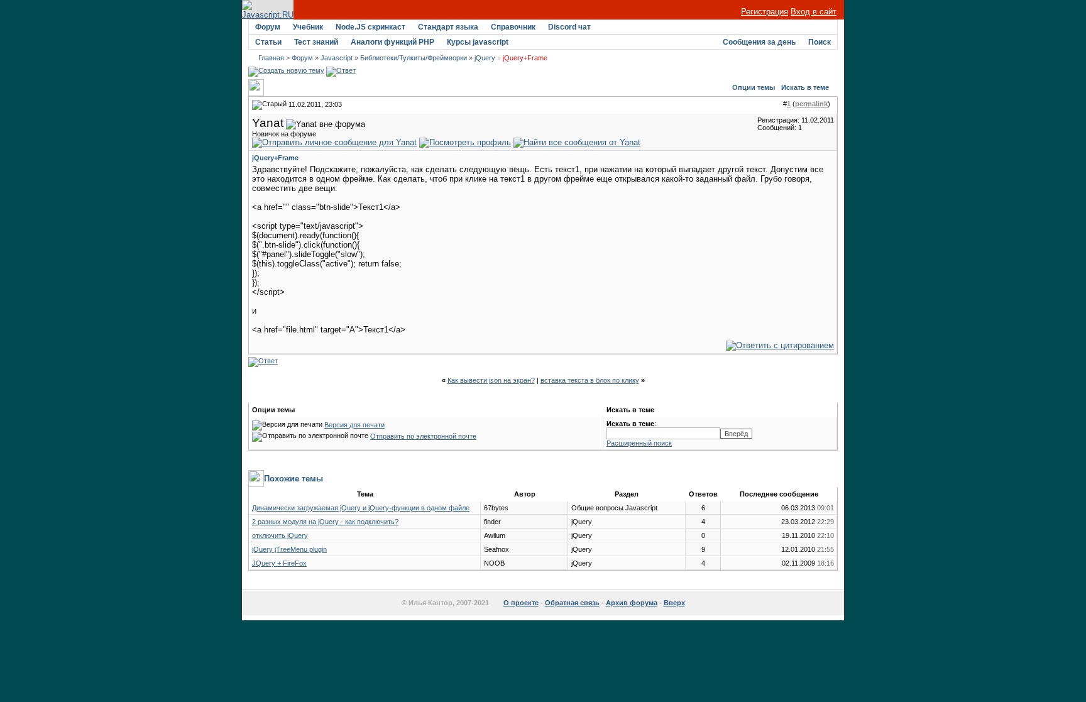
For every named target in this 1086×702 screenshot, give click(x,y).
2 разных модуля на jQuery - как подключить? (325, 521)
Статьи (268, 42)
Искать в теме (805, 87)
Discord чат (569, 27)
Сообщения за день (759, 42)
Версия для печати (354, 425)
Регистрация (764, 11)
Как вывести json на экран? (491, 380)
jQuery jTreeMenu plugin (289, 549)
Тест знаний (316, 42)
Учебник (308, 27)
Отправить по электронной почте (423, 436)
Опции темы (753, 87)
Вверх (674, 602)
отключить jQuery (280, 535)
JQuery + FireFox (279, 563)
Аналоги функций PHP (392, 42)
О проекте (521, 602)
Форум (267, 27)
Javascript (337, 58)
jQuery (484, 58)
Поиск (819, 42)
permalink (811, 103)
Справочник (513, 27)
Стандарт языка (448, 27)
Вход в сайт (813, 11)
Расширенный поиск (639, 443)
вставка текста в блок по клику (589, 380)
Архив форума (631, 602)
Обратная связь (572, 602)
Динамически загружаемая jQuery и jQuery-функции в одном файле (360, 508)
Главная (271, 58)
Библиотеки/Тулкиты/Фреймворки (413, 58)
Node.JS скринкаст (370, 27)
